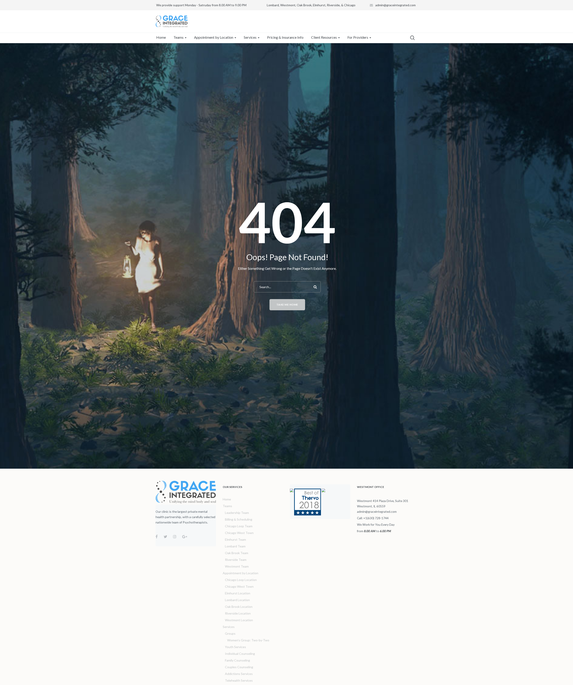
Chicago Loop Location (241, 580)
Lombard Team (235, 546)
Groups (230, 633)
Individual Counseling (240, 653)
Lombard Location (237, 600)
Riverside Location (238, 613)
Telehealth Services (239, 680)
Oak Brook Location (238, 606)
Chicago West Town (239, 533)
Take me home (287, 304)
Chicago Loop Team (238, 526)
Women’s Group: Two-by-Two (248, 640)
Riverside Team (235, 560)
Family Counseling (237, 660)
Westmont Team (237, 566)
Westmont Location (239, 620)
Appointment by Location (240, 573)
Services (229, 627)
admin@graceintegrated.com (395, 5)
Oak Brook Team (236, 553)
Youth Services (235, 647)
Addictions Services (239, 674)
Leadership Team (237, 513)
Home (227, 499)
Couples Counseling (239, 667)
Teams (227, 506)
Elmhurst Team (235, 539)
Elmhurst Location (237, 593)
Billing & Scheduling (238, 519)
